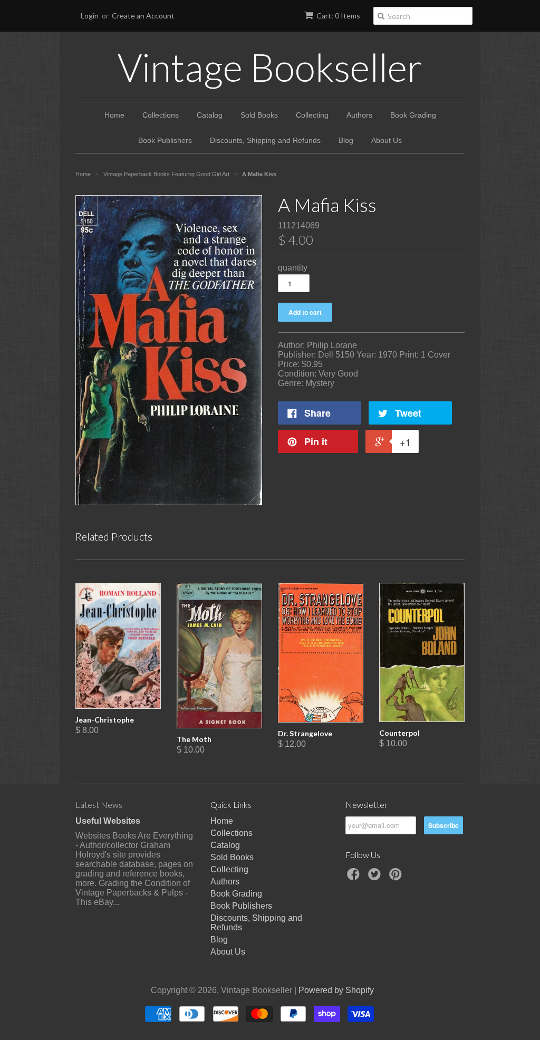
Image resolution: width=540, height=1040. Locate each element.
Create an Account (143, 15)
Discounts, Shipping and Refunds (265, 140)
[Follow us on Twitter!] (376, 877)
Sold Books (259, 115)
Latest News (98, 805)
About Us (386, 140)
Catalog (210, 115)
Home (114, 115)
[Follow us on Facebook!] (355, 877)
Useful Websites (107, 820)
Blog (346, 140)
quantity (292, 267)
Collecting (312, 115)
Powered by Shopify (336, 990)
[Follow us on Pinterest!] (397, 877)
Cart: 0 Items (338, 15)
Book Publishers (165, 140)
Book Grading (413, 115)
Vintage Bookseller (270, 67)
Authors (359, 115)
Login (90, 15)
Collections (160, 115)
